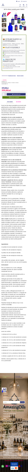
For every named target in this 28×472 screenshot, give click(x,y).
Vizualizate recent (6, 377)
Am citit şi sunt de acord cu (14, 405)
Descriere (10, 102)
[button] (8, 22)
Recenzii (18, 102)
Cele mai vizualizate (18, 377)
